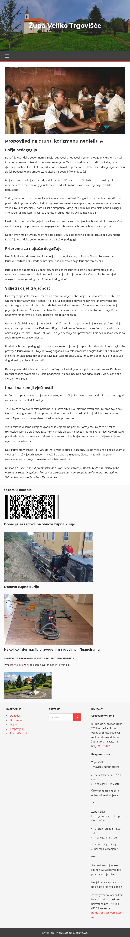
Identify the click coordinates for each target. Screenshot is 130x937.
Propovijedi (17, 729)
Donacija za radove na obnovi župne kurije (39, 524)
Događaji (15, 715)
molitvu (18, 665)
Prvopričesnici (18, 733)
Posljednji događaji (18, 490)
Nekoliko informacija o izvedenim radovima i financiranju (52, 649)
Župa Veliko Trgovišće (65, 25)
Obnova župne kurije (21, 587)
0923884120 (104, 746)
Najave (14, 724)
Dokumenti (16, 720)
